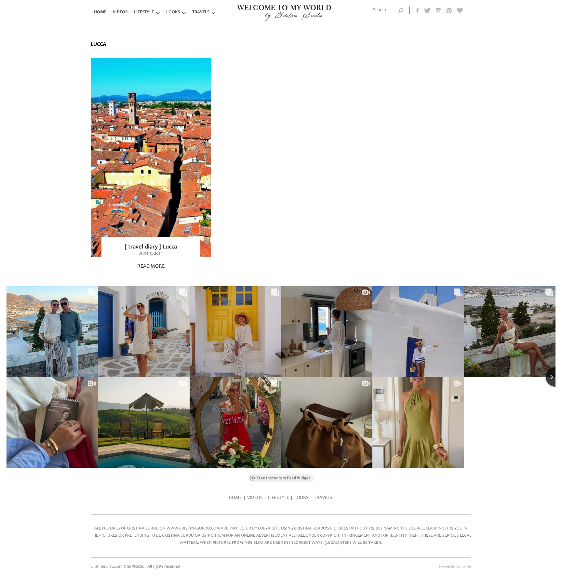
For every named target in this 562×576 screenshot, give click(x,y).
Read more (151, 266)
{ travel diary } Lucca (151, 247)
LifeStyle (144, 12)
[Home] (284, 20)
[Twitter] (427, 10)
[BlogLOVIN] (460, 10)
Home (100, 12)
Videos (120, 12)
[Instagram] (438, 10)
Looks (173, 12)
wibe (466, 567)
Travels (200, 12)
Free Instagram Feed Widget (283, 478)
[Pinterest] (449, 10)
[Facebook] (418, 10)
